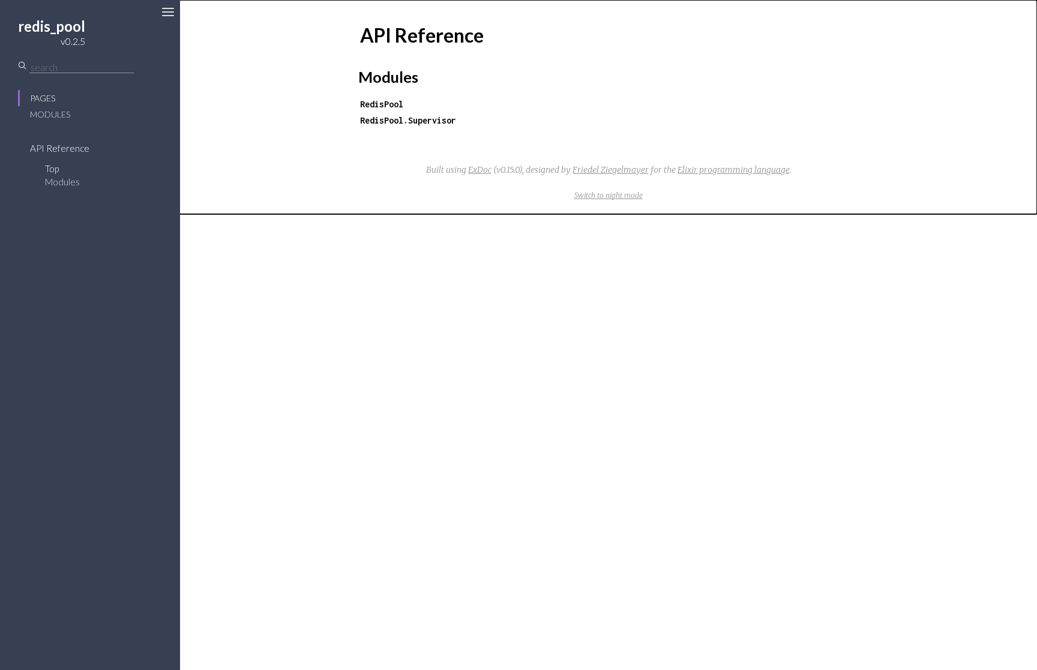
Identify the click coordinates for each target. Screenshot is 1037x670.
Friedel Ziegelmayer (611, 169)
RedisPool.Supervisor (408, 120)
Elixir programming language (734, 169)
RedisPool (381, 104)
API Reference (59, 148)
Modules (50, 114)
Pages (42, 98)
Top (52, 168)
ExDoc (479, 169)
